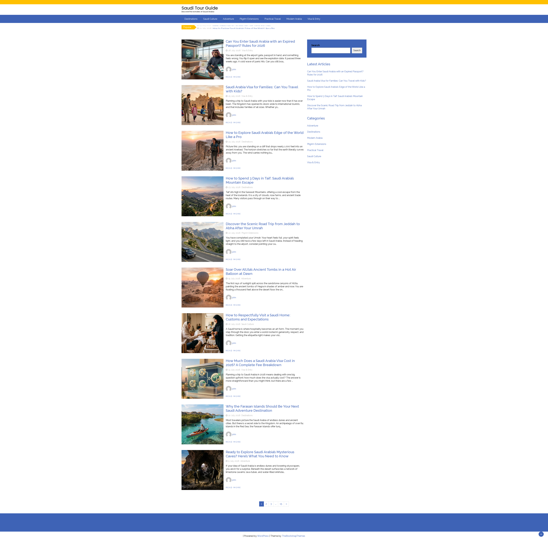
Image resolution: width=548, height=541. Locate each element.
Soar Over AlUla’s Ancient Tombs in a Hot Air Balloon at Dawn (261, 271)
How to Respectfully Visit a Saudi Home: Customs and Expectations (258, 317)
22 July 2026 (234, 233)
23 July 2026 (234, 187)
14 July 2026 (234, 370)
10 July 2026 (234, 415)
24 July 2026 (234, 142)
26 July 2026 (234, 50)
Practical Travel (272, 19)
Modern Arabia (294, 19)
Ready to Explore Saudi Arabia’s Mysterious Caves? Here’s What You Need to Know (260, 454)
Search (315, 45)
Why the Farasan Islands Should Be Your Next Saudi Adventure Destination (262, 408)
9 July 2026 (233, 461)
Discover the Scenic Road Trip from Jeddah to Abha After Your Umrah (263, 226)
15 (281, 504)
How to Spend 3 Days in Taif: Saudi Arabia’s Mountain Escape (260, 180)
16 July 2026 (234, 324)
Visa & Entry (314, 19)
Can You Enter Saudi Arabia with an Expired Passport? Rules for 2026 (260, 43)
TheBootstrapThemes (293, 536)
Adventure (228, 19)
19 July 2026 (234, 278)
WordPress (263, 536)
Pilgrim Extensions (249, 19)
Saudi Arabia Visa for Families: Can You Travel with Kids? (262, 89)
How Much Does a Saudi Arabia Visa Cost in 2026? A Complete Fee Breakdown (260, 363)
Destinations (191, 19)
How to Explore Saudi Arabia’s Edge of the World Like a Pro (244, 27)
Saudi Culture (210, 19)
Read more (233, 77)
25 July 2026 (234, 96)
